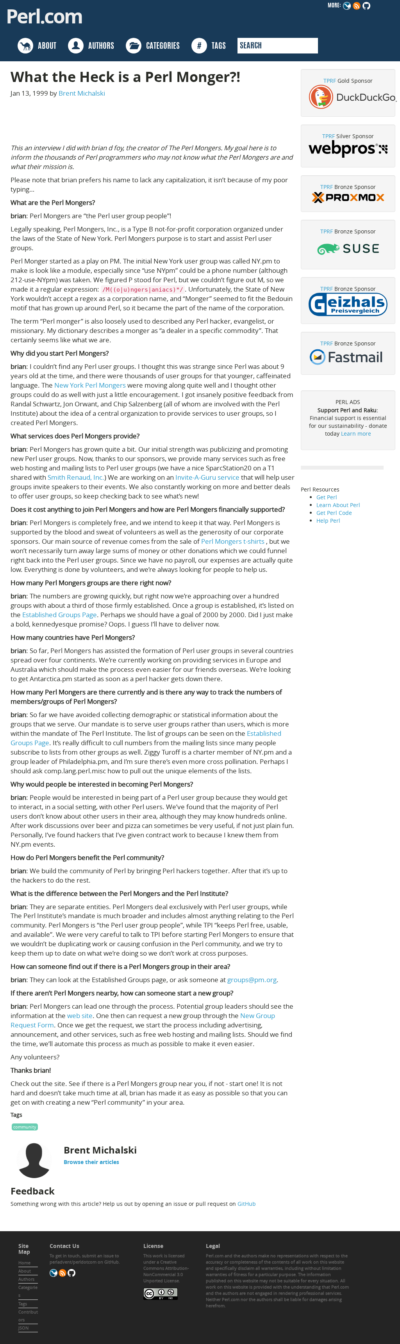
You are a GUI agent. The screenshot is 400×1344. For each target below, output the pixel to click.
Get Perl (326, 497)
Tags (22, 1304)
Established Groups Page (59, 614)
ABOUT (44, 46)
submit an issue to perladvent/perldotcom (84, 1259)
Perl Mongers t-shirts (232, 541)
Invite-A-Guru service (207, 477)
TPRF (329, 80)
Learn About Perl (338, 505)
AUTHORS (99, 46)
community (24, 1127)
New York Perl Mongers (90, 385)
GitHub (247, 1203)
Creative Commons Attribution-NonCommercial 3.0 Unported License (166, 1271)
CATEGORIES (160, 46)
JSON (23, 1328)
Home (24, 1263)
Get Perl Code (334, 512)
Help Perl (328, 520)
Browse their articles (91, 1162)
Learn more (356, 433)
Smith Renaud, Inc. (76, 477)
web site (80, 1015)
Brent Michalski (82, 93)
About (24, 1271)
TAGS (211, 46)
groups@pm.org (252, 979)
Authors (26, 1279)
